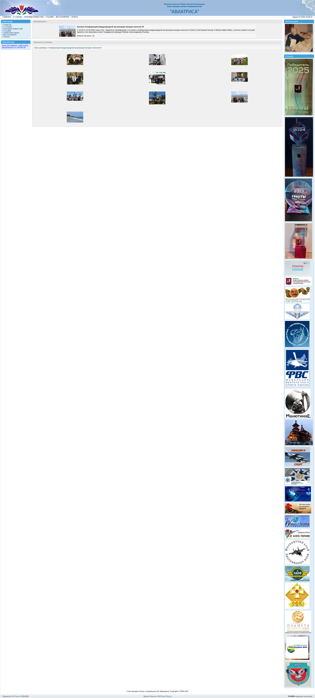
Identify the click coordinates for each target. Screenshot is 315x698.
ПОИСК (74, 17)
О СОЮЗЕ (17, 17)
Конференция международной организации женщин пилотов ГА (75, 48)
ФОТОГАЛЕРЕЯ (62, 17)
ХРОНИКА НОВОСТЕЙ (33, 17)
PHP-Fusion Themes (164, 696)
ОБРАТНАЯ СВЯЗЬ (11, 33)
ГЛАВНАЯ (7, 17)
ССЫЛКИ (49, 17)
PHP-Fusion (15, 696)
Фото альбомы (41, 48)
